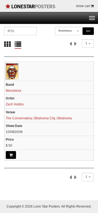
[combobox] (68, 31)
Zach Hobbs (15, 104)
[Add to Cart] (11, 155)
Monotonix (13, 91)
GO (88, 30)
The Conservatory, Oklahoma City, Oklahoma (39, 118)
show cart (83, 6)
